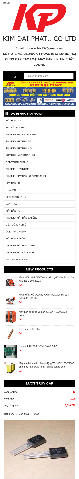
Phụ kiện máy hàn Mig (19, 148)
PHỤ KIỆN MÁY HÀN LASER (20, 245)
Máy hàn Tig (13, 211)
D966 (37, 413)
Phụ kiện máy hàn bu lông (21, 218)
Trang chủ (9, 413)
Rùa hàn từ (12, 190)
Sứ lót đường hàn (17, 259)
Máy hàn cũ (13, 183)
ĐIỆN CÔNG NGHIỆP (16, 225)
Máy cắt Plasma (15, 127)
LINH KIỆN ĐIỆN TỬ (16, 197)
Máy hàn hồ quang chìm (20, 155)
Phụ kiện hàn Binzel (18, 169)
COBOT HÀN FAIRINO (17, 162)
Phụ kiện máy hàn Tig (18, 141)
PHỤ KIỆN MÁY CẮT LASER (20, 252)
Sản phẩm (11, 204)
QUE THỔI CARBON (16, 231)
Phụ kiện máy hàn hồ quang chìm (26, 176)
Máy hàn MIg (13, 120)
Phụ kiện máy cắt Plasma (21, 134)
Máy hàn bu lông (16, 238)
